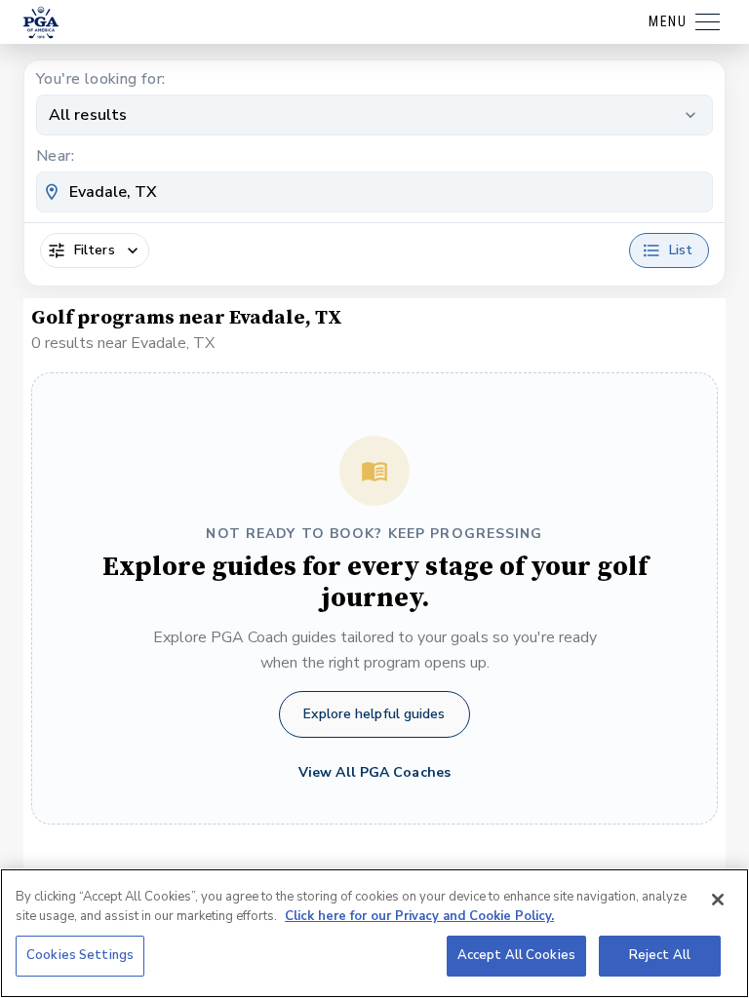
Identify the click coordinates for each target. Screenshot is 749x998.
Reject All (659, 955)
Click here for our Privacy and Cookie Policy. (419, 916)
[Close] (717, 899)
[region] (374, 933)
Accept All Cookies (516, 955)
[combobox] (374, 192)
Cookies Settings (80, 955)
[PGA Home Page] (41, 22)
